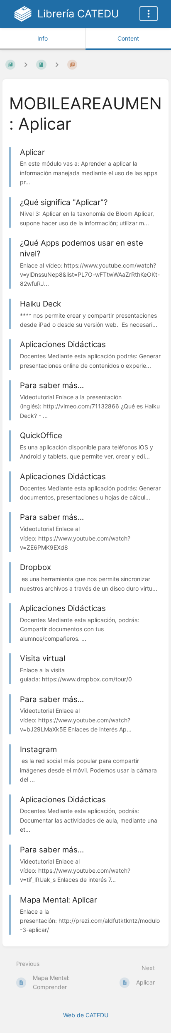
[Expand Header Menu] (148, 13)
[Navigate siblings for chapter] (56, 64)
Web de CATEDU (85, 1015)
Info (42, 38)
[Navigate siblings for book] (25, 64)
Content (128, 38)
